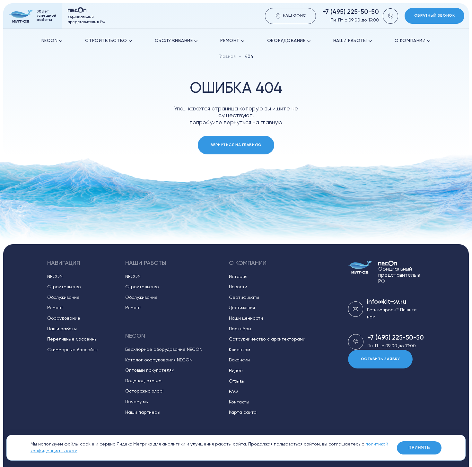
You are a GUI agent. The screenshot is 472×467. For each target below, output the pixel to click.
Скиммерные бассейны (72, 350)
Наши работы (350, 41)
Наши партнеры (142, 412)
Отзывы (237, 381)
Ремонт (229, 41)
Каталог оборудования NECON (158, 360)
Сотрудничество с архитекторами (267, 339)
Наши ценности (246, 318)
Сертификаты (244, 297)
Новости (238, 287)
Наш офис (294, 16)
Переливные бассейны (72, 339)
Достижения (242, 308)
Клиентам (239, 350)
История (238, 276)
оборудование (286, 41)
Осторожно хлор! (144, 391)
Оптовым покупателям (149, 370)
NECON (49, 41)
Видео (236, 370)
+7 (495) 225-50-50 (350, 12)
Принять (419, 447)
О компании (410, 41)
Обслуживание (174, 41)
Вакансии (239, 360)
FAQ (233, 391)
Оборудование (63, 318)
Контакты (239, 402)
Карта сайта (243, 412)
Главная (227, 57)
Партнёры (240, 329)
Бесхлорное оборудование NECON (163, 349)
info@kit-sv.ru (386, 302)
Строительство (106, 41)
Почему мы (137, 402)
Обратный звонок (434, 16)
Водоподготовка (143, 381)
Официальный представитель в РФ (399, 275)
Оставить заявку (380, 359)
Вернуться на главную (236, 145)
